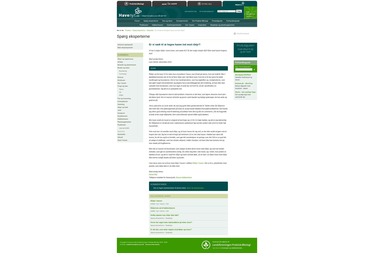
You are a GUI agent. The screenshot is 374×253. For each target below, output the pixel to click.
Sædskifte (121, 134)
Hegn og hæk (123, 107)
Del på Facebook (243, 33)
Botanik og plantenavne (127, 65)
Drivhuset (121, 80)
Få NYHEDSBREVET (206, 11)
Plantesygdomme (124, 122)
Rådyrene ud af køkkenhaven (162, 208)
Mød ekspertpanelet (125, 47)
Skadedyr (121, 131)
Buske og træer (123, 68)
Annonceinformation (152, 244)
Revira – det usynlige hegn (245, 92)
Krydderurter (122, 116)
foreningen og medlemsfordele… (232, 248)
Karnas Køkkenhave (184, 177)
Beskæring (123, 71)
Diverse (120, 77)
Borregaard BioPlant (243, 75)
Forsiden (128, 30)
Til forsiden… (130, 14)
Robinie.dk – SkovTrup (244, 83)
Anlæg (120, 62)
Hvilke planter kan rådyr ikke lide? (164, 215)
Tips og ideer (167, 21)
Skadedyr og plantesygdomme (222, 25)
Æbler (121, 95)
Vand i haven (122, 140)
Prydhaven (122, 125)
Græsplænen (123, 101)
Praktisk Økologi (134, 3)
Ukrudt (120, 137)
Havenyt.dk (240, 3)
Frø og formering (124, 98)
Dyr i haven (122, 83)
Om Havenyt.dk (191, 11)
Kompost (121, 113)
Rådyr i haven (198, 163)
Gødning (121, 104)
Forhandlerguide (233, 21)
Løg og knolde (124, 128)
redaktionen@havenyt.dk (135, 244)
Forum (137, 21)
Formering (122, 74)
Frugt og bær (123, 86)
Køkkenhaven (123, 119)
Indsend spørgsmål (125, 45)
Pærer (121, 89)
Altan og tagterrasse (125, 59)
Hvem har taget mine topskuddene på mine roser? (171, 222)
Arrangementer (182, 21)
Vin (120, 92)
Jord (119, 110)
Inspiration (202, 25)
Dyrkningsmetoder (174, 25)
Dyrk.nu (204, 3)
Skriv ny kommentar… (196, 188)
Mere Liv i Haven (169, 3)
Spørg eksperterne (150, 21)
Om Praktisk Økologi (200, 21)
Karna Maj (153, 175)
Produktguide (217, 21)
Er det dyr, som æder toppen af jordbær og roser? (171, 230)
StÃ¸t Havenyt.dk (250, 12)
